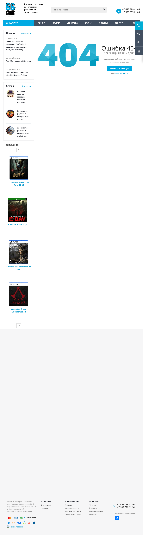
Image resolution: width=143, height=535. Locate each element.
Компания (46, 501)
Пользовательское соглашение (19, 512)
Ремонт (42, 23)
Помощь (94, 501)
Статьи (88, 23)
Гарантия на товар (73, 514)
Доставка (72, 23)
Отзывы (103, 23)
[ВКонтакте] (117, 518)
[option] (18, 180)
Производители (96, 511)
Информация (72, 501)
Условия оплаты (72, 508)
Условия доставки (73, 511)
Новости (44, 508)
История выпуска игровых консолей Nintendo (21, 96)
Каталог (13, 23)
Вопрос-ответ (95, 508)
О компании (46, 505)
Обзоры (92, 514)
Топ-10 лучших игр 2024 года (18, 61)
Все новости (26, 33)
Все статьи (26, 86)
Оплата (56, 23)
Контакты (120, 23)
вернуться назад (121, 73)
